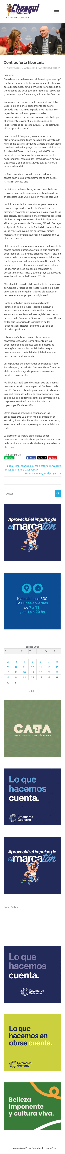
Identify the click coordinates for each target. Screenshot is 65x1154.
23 (7, 677)
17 (16, 672)
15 (57, 666)
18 (24, 672)
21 (48, 672)
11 (24, 666)
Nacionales (44, 68)
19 (32, 672)
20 (40, 672)
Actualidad (30, 68)
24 (16, 677)
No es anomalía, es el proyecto (42, 473)
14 (48, 666)
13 (40, 666)
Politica (55, 68)
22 (57, 672)
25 (24, 677)
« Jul (31, 690)
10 (16, 666)
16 (7, 672)
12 (32, 666)
